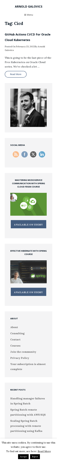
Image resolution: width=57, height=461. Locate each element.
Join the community (23, 351)
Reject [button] (35, 456)
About (14, 327)
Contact (15, 339)
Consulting (17, 333)
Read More (44, 451)
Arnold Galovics (28, 6)
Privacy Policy (19, 357)
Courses (15, 345)
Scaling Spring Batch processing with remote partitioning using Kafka (26, 425)
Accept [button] (23, 456)
